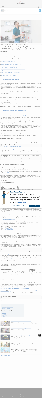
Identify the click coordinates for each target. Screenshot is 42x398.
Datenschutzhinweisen (22, 202)
